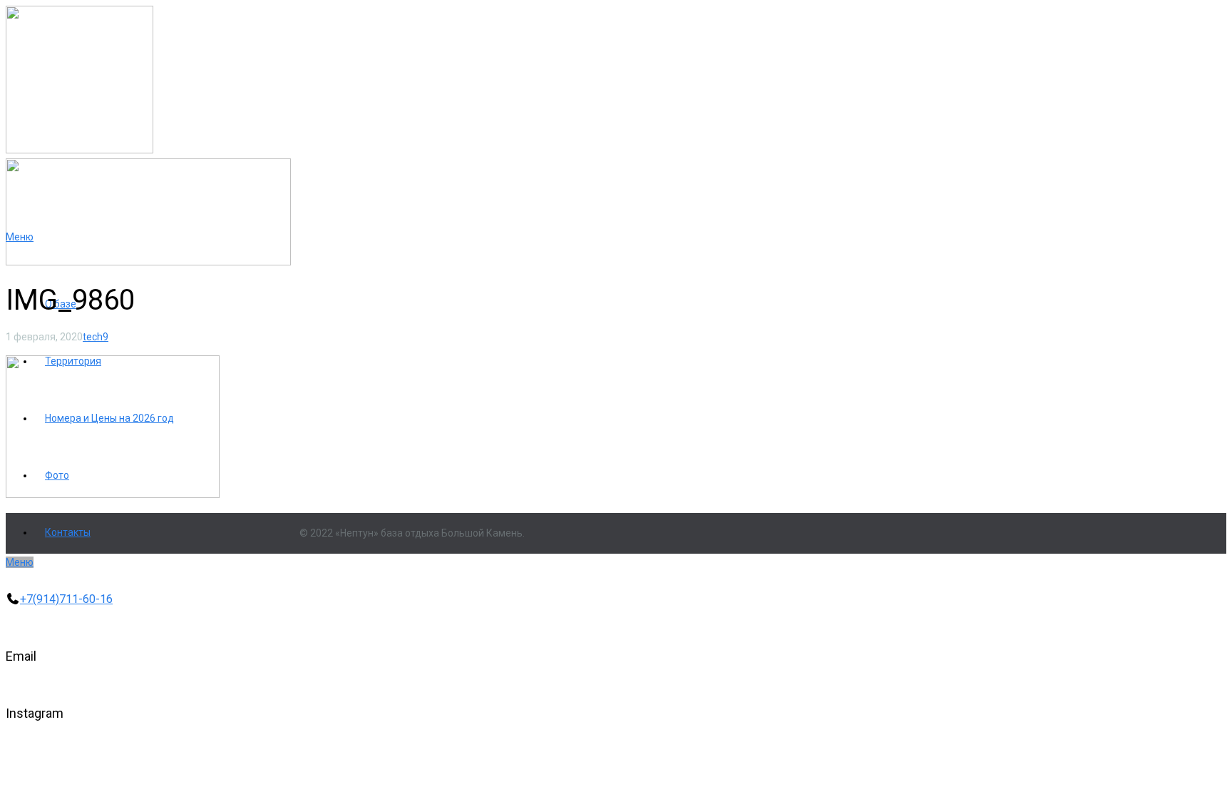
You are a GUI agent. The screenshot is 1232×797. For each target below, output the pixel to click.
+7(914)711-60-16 (66, 599)
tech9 (95, 336)
